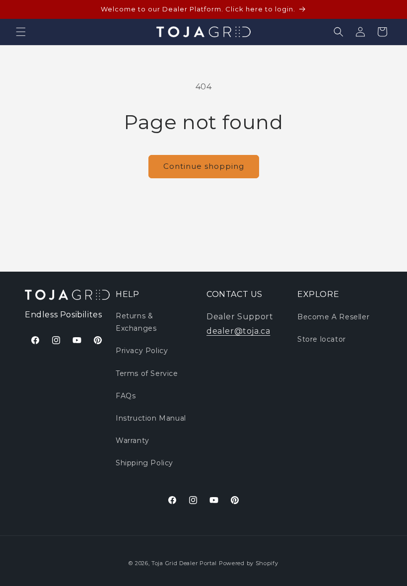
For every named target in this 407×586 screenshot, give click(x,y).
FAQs (126, 395)
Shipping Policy (144, 462)
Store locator (321, 339)
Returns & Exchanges (136, 322)
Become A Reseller (333, 316)
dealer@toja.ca (238, 331)
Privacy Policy (142, 350)
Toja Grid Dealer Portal (184, 563)
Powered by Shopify (248, 563)
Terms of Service (147, 373)
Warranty (132, 440)
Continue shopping (203, 166)
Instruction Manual (151, 418)
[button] (21, 32)
